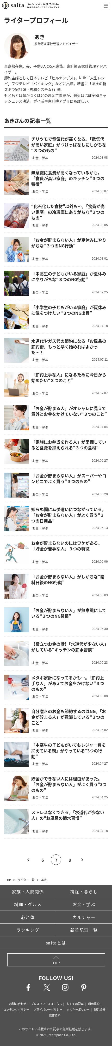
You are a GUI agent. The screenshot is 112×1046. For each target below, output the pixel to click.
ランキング (27, 930)
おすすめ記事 (75, 1004)
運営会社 (99, 1009)
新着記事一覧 (84, 930)
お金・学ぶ (84, 904)
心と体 (28, 917)
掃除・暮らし (84, 891)
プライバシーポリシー (48, 1009)
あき (44, 880)
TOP (8, 880)
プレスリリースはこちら (46, 1004)
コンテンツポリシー (16, 1009)
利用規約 (93, 1004)
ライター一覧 (26, 880)
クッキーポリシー (78, 1009)
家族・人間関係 (28, 891)
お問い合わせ (17, 1004)
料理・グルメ (28, 904)
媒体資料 (54, 1015)
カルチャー (84, 917)
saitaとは (56, 943)
